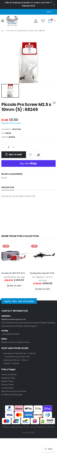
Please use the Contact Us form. (15, 342)
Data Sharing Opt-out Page (13, 391)
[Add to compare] (38, 154)
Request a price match (11, 123)
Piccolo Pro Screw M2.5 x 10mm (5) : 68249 (26, 106)
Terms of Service (9, 374)
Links (49, 12)
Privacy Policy (7, 384)
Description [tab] (7, 187)
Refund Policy (7, 381)
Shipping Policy (28, 6)
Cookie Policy (7, 388)
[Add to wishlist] (30, 154)
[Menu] (2, 21)
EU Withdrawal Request (11, 394)
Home (2, 30)
